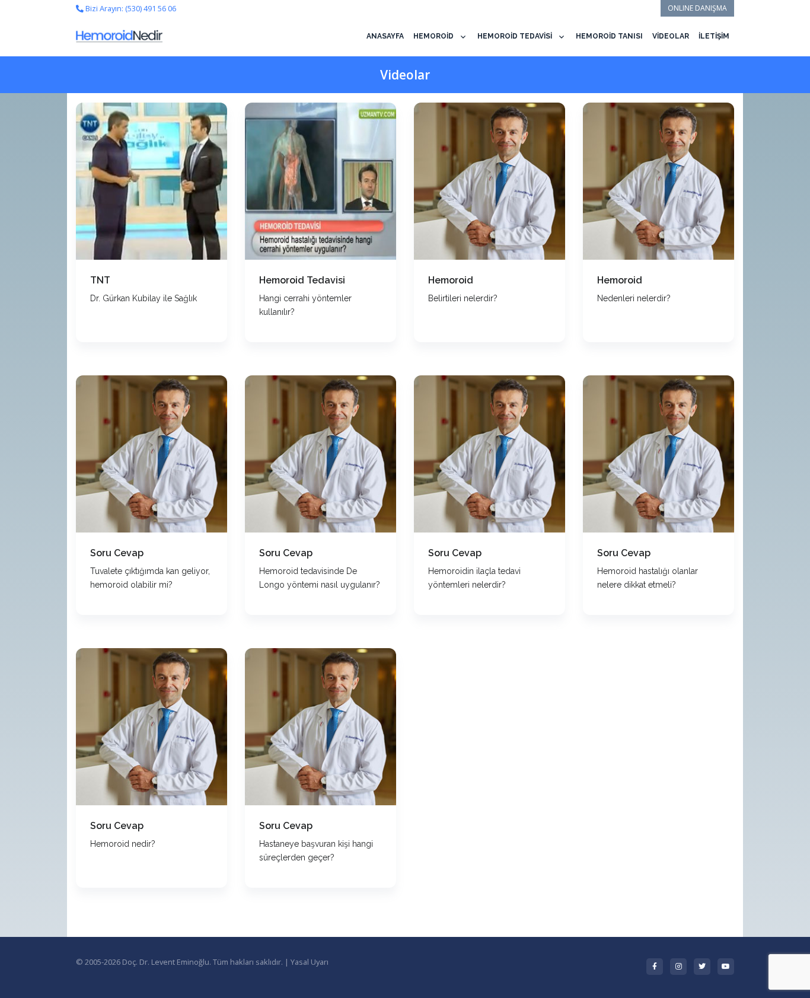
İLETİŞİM (714, 36)
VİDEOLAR (670, 36)
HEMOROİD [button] (433, 36)
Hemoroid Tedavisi (302, 280)
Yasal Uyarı (310, 961)
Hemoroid (450, 280)
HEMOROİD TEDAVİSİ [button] (514, 36)
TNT (100, 280)
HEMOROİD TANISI (609, 36)
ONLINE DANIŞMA (697, 8)
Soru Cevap (116, 553)
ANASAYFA (385, 36)
